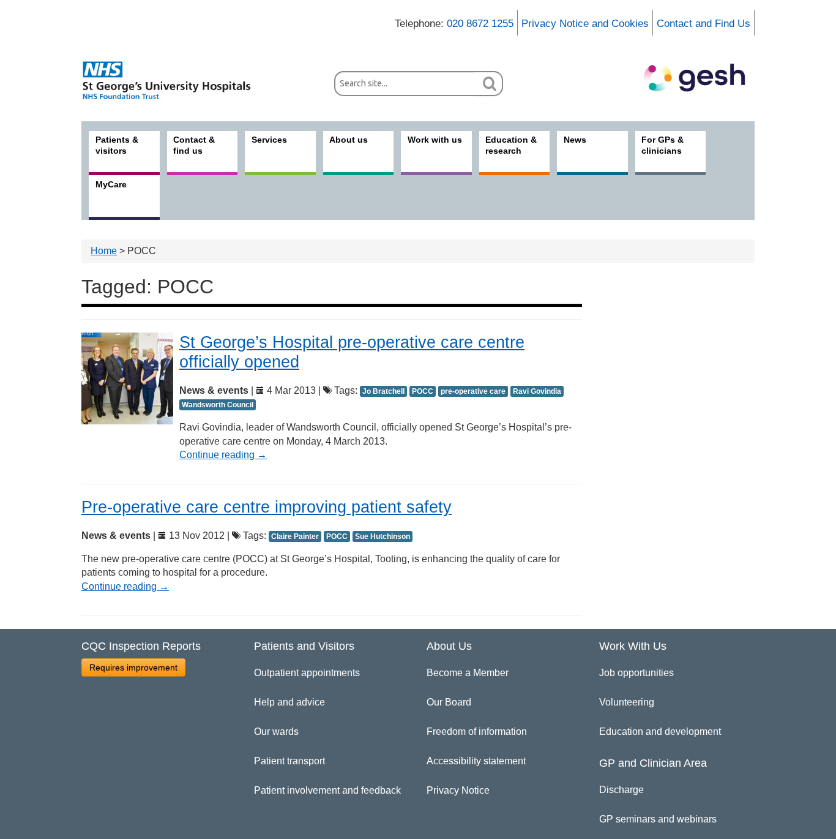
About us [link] (348, 140)
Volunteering (626, 702)
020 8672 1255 (480, 23)
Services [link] (269, 140)
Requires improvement (133, 667)
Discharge (621, 789)
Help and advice (289, 702)
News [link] (575, 140)
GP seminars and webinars (658, 819)
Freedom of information (477, 731)
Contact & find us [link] (194, 145)
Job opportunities (636, 673)
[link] (173, 80)
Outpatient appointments (307, 673)
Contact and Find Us (703, 23)
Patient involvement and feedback (327, 790)
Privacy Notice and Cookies (585, 23)
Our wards (276, 731)
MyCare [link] (111, 184)
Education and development (660, 731)
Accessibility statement (476, 761)
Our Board (449, 702)
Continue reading (223, 455)
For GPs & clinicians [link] (662, 145)
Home (104, 251)
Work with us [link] (435, 140)
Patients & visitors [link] (116, 145)
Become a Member (468, 673)
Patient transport (289, 761)
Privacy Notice (458, 790)
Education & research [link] (511, 145)
